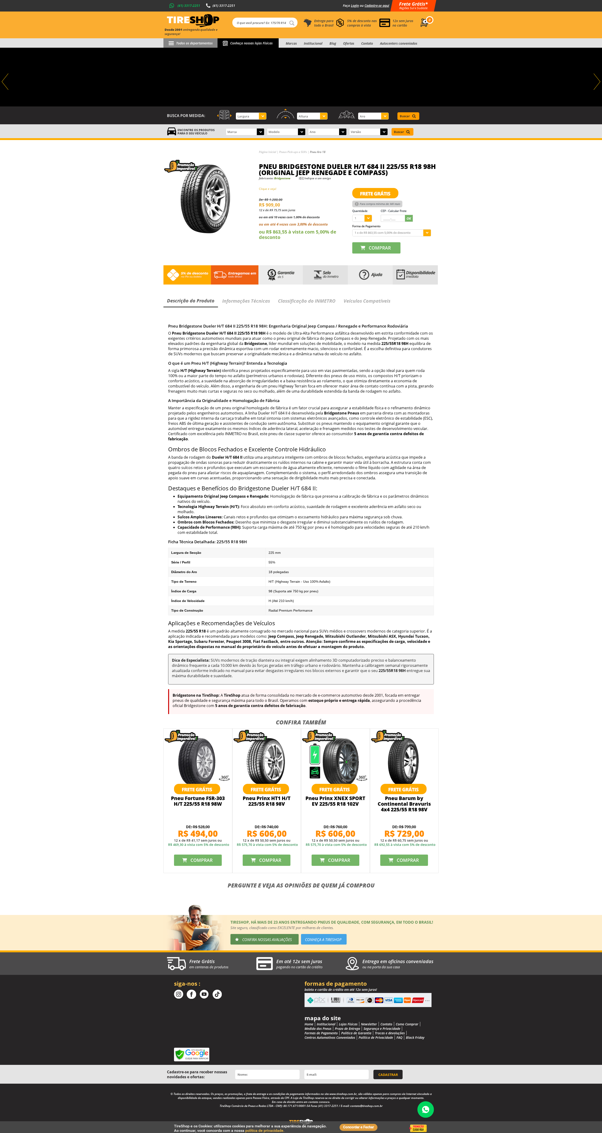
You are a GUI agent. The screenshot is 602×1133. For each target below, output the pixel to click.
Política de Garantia (356, 1033)
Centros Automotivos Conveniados (330, 1037)
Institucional (313, 43)
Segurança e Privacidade (382, 1028)
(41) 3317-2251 (189, 5)
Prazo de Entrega (347, 1028)
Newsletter (369, 1024)
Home (309, 1024)
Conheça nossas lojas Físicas (251, 43)
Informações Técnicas (246, 301)
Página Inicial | (269, 152)
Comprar (380, 248)
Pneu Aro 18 (317, 152)
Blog (332, 43)
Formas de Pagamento (321, 1033)
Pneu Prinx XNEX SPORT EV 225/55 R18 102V (335, 801)
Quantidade (360, 211)
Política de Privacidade (376, 1037)
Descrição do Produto (190, 300)
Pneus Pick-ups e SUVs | (294, 152)
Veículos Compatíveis (367, 301)
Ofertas (348, 43)
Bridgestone (282, 178)
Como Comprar (407, 1024)
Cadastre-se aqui (376, 5)
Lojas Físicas (348, 1024)
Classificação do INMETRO (307, 301)
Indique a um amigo (317, 178)
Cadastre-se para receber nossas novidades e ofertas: (197, 1074)
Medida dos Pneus (318, 1028)
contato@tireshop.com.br (366, 1106)
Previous (5, 81)
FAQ (399, 1037)
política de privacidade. (264, 1130)
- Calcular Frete (394, 211)
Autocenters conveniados (398, 43)
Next (596, 81)
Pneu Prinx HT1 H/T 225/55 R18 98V (266, 801)
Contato (367, 43)
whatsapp (425, 1109)
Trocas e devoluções (390, 1033)
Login (355, 5)
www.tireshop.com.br (343, 1094)
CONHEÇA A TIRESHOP (323, 939)
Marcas (291, 43)
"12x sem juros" (301, 77)
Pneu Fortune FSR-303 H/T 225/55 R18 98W (198, 801)
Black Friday (415, 1037)
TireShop (193, 20)
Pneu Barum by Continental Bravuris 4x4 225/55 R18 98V (404, 804)
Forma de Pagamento (366, 226)
